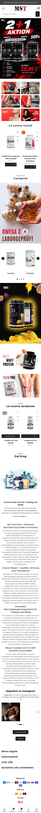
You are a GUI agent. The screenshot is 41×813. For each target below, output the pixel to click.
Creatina (5, 273)
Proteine (24, 273)
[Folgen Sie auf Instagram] (19, 802)
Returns (20, 738)
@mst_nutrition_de (16, 695)
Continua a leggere (20, 516)
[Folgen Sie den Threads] (22, 802)
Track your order (20, 732)
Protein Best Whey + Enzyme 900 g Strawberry (14, 158)
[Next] (38, 258)
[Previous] (2, 258)
